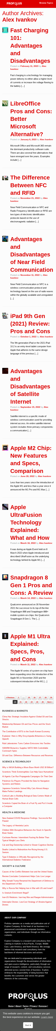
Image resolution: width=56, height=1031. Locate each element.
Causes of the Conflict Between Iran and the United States (27, 872)
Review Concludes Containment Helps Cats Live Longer (26, 876)
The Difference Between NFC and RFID (30, 185)
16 (34, 697)
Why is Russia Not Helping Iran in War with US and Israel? (27, 888)
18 (45, 697)
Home (11, 1006)
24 (37, 702)
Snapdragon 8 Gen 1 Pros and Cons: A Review (31, 585)
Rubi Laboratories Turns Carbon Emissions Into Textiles (26, 743)
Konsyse (43, 1006)
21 (21, 702)
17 (40, 697)
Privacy (33, 1006)
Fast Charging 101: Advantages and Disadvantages (30, 45)
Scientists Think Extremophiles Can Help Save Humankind (27, 772)
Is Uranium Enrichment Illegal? (15, 893)
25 (43, 702)
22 (26, 702)
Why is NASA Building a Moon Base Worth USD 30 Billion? (27, 767)
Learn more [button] (47, 1017)
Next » (49, 702)
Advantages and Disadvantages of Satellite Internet (30, 386)
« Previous (10, 697)
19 (51, 697)
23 (32, 702)
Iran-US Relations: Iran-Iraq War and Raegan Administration (28, 897)
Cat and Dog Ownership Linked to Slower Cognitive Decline (27, 845)
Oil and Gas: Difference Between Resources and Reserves (27, 755)
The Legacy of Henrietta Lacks (15, 825)
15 (29, 697)
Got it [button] (28, 1025)
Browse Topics (46, 3)
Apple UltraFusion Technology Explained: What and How (29, 522)
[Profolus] (14, 4)
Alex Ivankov (19, 20)
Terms (25, 1006)
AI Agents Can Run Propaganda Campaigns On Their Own (27, 776)
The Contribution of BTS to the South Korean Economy (26, 731)
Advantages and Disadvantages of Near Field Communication (31, 254)
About (18, 1006)
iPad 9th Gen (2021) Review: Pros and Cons (30, 324)
